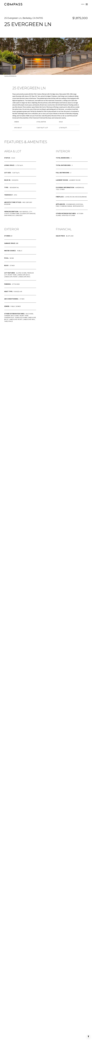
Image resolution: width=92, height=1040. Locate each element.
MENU (82, 4)
